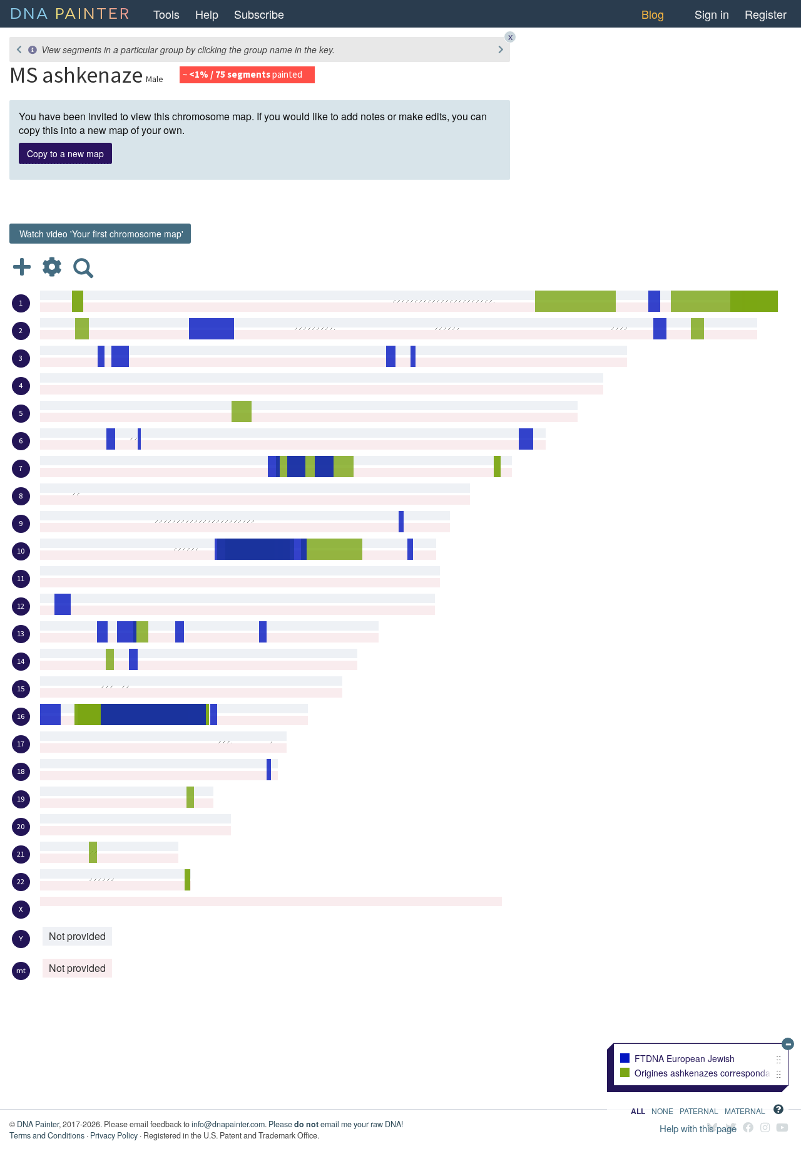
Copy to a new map (65, 153)
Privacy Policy (114, 1135)
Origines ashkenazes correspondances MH (703, 1073)
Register (766, 14)
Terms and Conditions (46, 1135)
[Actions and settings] (52, 266)
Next (500, 49)
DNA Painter (38, 1124)
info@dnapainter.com (228, 1124)
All (638, 1111)
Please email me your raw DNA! (335, 1124)
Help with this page (698, 1128)
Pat (699, 1111)
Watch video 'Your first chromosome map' (100, 233)
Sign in (712, 14)
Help (206, 14)
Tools (166, 14)
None (662, 1111)
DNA (70, 12)
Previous (19, 49)
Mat (745, 1111)
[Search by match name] (83, 266)
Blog (652, 14)
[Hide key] (788, 1044)
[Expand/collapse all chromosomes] (21, 266)
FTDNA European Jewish (685, 1059)
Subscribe (259, 14)
